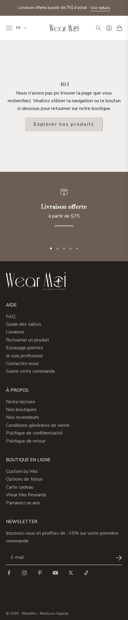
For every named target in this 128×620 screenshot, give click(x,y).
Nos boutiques (21, 409)
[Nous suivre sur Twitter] (71, 573)
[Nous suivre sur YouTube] (55, 573)
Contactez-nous (22, 363)
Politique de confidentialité (34, 433)
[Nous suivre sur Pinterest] (40, 573)
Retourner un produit (27, 340)
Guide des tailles (23, 324)
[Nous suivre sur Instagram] (24, 573)
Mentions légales (54, 613)
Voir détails (100, 8)
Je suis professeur (24, 356)
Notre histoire (20, 402)
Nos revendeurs (22, 417)
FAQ (10, 316)
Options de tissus (24, 479)
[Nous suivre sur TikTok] (86, 573)
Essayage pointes (24, 347)
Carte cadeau (19, 487)
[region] (64, 211)
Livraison (15, 332)
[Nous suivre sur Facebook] (9, 573)
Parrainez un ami (23, 503)
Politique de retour (26, 441)
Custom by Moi (22, 471)
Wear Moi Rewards (26, 495)
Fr (18, 28)
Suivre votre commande (30, 371)
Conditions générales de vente (38, 425)
